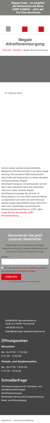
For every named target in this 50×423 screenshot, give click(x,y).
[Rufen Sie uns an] (41, 29)
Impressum (6, 420)
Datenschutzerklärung (27, 268)
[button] (8, 29)
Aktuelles (17, 50)
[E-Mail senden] (24, 29)
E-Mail (4, 257)
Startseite (7, 50)
